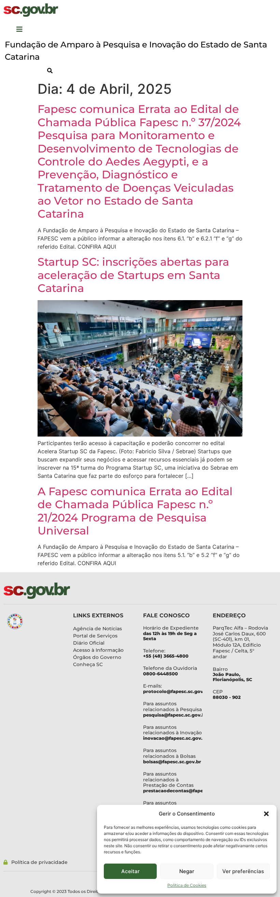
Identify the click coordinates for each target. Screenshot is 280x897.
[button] (266, 813)
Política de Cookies (186, 885)
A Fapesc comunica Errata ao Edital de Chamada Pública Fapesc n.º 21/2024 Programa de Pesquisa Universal (135, 511)
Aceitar (130, 871)
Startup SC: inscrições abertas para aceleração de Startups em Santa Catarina (133, 275)
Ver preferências (243, 871)
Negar (186, 871)
